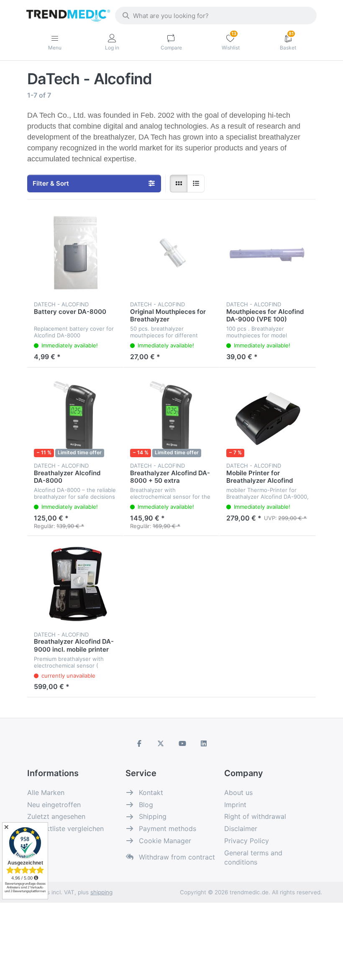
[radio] (178, 183)
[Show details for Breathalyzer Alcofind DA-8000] (75, 415)
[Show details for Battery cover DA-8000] (75, 254)
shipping (101, 892)
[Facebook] (139, 743)
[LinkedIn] (204, 743)
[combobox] (216, 15)
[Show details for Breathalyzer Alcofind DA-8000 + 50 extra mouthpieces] (171, 415)
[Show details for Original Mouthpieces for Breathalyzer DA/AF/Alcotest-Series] (171, 254)
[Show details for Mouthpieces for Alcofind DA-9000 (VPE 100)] (267, 254)
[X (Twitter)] (160, 743)
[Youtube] (182, 743)
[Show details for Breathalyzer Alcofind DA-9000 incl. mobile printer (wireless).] (75, 584)
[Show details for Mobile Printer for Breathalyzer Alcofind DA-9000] (267, 415)
